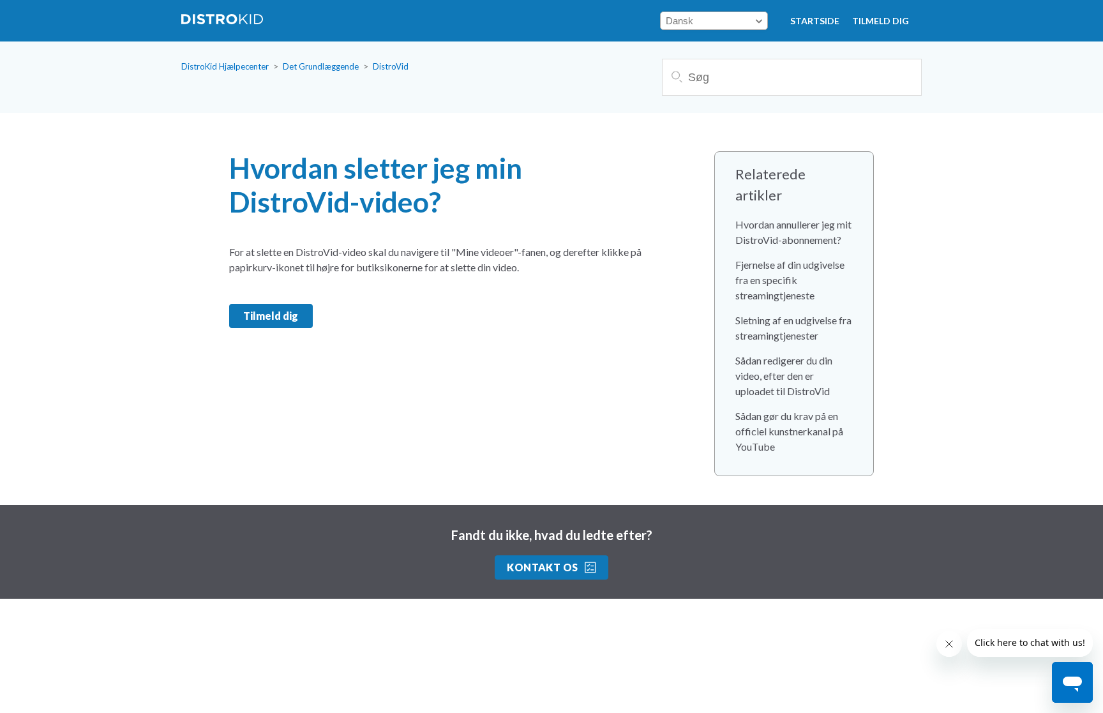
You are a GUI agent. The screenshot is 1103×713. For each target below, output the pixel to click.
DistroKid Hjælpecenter (225, 66)
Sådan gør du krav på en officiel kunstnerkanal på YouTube (789, 431)
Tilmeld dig (880, 20)
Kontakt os (542, 567)
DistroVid (391, 66)
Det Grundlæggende (321, 66)
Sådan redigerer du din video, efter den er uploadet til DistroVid (783, 375)
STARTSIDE (814, 20)
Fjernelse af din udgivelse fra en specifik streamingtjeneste (789, 280)
